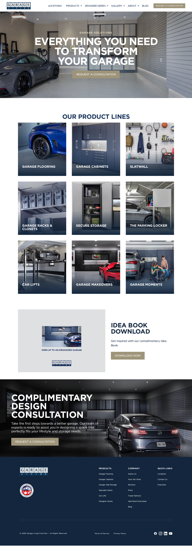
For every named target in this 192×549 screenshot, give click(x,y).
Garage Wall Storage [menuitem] (108, 485)
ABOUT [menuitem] (132, 6)
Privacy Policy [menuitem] (120, 533)
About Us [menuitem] (132, 474)
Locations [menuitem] (162, 474)
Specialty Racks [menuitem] (105, 490)
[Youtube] (170, 533)
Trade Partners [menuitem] (134, 496)
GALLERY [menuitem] (116, 6)
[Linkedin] (165, 533)
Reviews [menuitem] (131, 485)
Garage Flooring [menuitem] (106, 474)
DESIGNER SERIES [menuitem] (95, 6)
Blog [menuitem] (130, 507)
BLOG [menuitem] (145, 6)
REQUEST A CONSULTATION (169, 6)
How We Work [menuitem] (134, 479)
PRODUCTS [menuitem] (72, 6)
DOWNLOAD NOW (128, 355)
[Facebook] (155, 533)
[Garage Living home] (34, 471)
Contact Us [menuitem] (162, 479)
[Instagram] (160, 533)
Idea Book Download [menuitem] (137, 501)
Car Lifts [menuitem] (102, 496)
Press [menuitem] (130, 490)
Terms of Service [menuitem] (102, 533)
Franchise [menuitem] (162, 485)
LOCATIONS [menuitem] (55, 6)
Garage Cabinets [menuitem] (106, 479)
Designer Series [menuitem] (106, 501)
